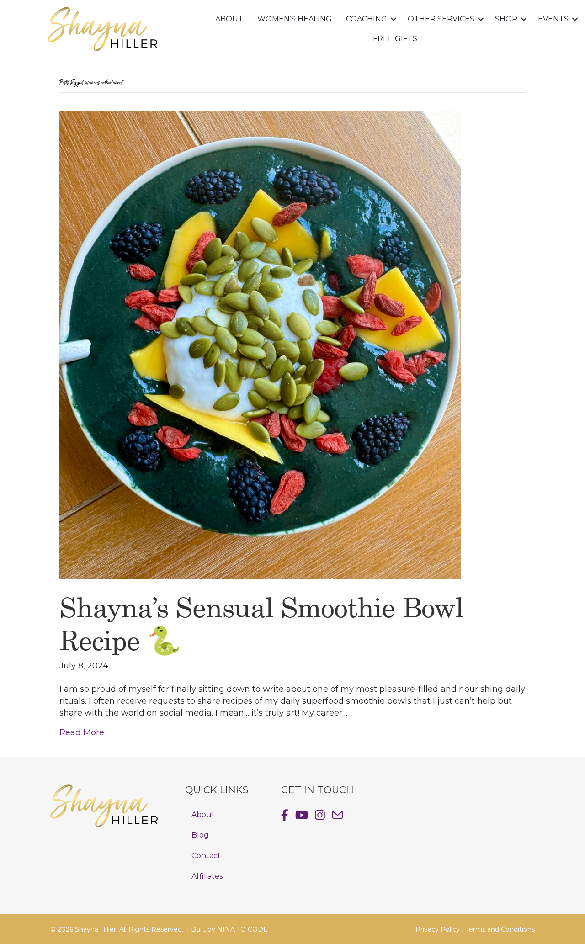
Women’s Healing (294, 19)
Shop (506, 19)
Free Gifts (395, 38)
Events (553, 19)
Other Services (441, 19)
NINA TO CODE (242, 929)
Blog (200, 835)
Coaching (366, 19)
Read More (81, 732)
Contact (206, 855)
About (229, 19)
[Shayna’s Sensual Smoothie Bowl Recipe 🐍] (260, 344)
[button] (393, 19)
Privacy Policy (437, 929)
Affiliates (207, 876)
